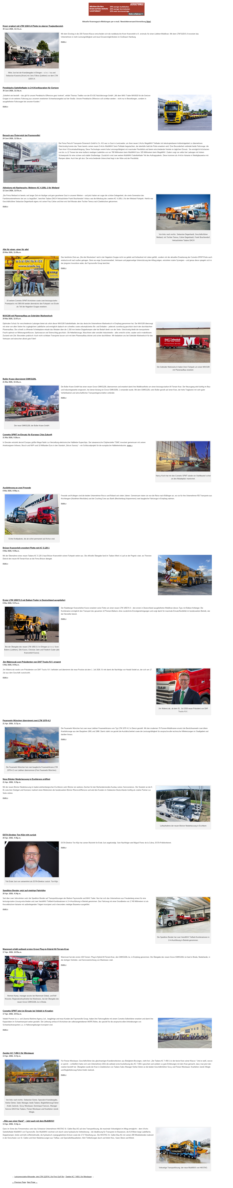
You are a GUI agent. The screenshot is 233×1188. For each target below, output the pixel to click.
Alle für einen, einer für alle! (16, 249)
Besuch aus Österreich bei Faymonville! (21, 135)
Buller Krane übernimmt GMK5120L (19, 379)
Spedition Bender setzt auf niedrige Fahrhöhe (24, 890)
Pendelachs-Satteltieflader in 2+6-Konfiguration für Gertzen (31, 88)
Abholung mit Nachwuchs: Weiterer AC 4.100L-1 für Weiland (31, 188)
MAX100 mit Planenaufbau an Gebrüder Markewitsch (27, 316)
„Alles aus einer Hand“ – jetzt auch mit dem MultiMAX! (28, 1121)
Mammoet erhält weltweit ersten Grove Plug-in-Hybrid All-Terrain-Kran (36, 949)
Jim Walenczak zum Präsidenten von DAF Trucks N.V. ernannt (32, 662)
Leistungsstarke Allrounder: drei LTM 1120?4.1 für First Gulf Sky (39, 1177)
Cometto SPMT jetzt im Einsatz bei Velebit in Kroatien (28, 1011)
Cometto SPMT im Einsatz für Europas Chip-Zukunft (27, 434)
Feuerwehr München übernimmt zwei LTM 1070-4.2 (27, 720)
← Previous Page (19, 1182)
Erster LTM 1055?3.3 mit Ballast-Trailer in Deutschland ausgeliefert (34, 600)
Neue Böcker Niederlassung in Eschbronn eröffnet (26, 779)
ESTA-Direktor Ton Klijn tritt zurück (19, 835)
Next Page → (32, 1182)
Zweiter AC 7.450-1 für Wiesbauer (18, 1053)
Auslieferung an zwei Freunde (17, 488)
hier (148, 22)
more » (63, 42)
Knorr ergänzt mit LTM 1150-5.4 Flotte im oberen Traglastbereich (33, 26)
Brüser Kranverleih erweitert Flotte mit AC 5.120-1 (26, 548)
